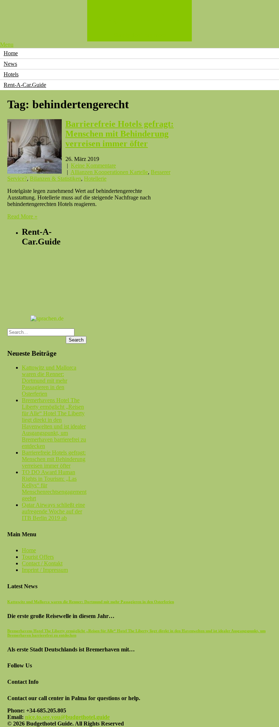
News (10, 64)
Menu (6, 44)
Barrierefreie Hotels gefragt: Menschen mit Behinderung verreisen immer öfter (119, 133)
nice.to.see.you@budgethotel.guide (67, 717)
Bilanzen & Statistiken (55, 178)
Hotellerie (95, 178)
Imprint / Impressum (45, 570)
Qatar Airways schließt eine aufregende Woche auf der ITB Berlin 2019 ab (53, 511)
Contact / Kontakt (42, 563)
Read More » (22, 216)
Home (11, 53)
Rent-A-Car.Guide (25, 85)
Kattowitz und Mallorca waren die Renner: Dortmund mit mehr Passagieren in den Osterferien (49, 380)
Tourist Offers (38, 557)
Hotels (11, 74)
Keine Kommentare (93, 165)
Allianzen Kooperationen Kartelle (109, 172)
